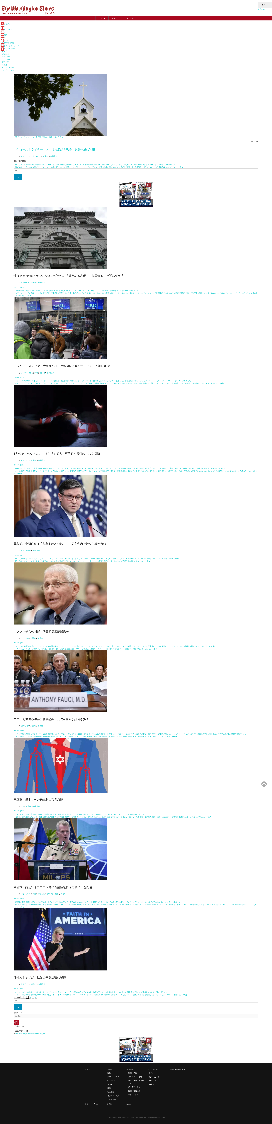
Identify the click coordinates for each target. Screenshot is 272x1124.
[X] (2, 24)
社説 (151, 1073)
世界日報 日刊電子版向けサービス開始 (30, 1034)
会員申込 (261, 9)
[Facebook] (2, 28)
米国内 (45, 156)
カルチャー (6, 51)
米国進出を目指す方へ (176, 1069)
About (129, 1104)
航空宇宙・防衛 (8, 43)
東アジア (5, 62)
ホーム (87, 1069)
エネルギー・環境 (9, 48)
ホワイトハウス (8, 70)
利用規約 (109, 1104)
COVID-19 (6, 59)
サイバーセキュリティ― (11, 46)
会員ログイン (7, 24)
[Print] (2, 45)
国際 (34, 894)
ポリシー (115, 18)
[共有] (2, 49)
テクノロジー (7, 40)
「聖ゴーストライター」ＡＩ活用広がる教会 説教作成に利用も (38, 137)
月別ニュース (18, 1013)
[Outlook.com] (2, 41)
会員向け (53, 156)
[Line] (2, 32)
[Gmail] (2, 36)
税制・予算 (6, 56)
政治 (36, 373)
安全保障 (5, 54)
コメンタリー (130, 18)
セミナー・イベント (92, 1104)
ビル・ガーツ (7, 29)
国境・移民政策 (134, 1091)
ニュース (102, 18)
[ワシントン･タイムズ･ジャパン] (28, 10)
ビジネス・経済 (8, 67)
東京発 (4, 65)
